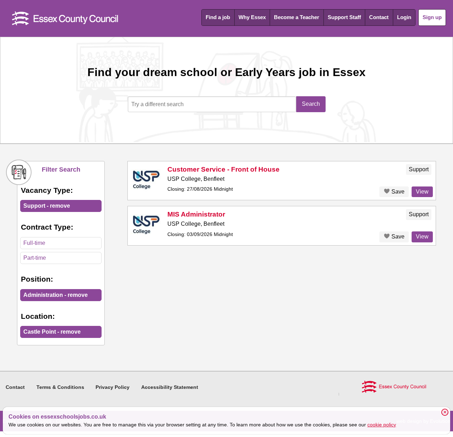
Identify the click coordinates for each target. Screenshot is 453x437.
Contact (379, 17)
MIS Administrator (196, 214)
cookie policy (381, 424)
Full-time (34, 243)
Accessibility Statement (169, 387)
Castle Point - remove (52, 332)
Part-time (34, 258)
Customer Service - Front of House (223, 169)
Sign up (432, 17)
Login (404, 17)
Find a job (218, 17)
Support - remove (46, 206)
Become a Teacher (296, 17)
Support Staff (344, 17)
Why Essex (252, 17)
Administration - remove (55, 295)
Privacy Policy (113, 387)
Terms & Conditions (60, 387)
